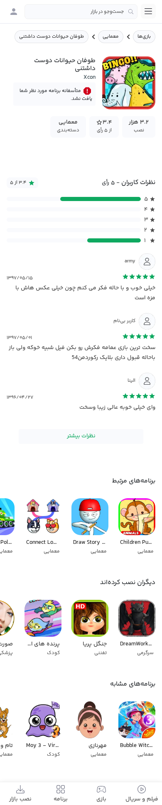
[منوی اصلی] (148, 11)
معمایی (111, 37)
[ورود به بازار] (13, 11)
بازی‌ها (144, 37)
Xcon (89, 77)
